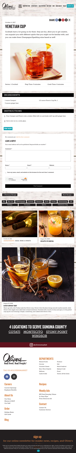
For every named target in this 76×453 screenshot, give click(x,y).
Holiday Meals (9, 412)
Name (7, 165)
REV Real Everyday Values (47, 394)
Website (51, 165)
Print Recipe (8, 128)
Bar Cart (10, 201)
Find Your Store (26, 6)
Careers (8, 384)
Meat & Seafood (61, 366)
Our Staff (7, 403)
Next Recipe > (68, 195)
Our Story (49, 6)
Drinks (53, 201)
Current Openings (10, 388)
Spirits (44, 205)
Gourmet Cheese (44, 366)
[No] (74, 448)
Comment (8, 149)
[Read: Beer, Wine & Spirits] (19, 224)
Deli (58, 364)
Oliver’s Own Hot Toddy (10, 306)
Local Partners (42, 6)
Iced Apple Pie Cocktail (47, 241)
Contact (43, 404)
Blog (54, 6)
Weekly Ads (44, 390)
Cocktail (30, 201)
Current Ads (70, 6)
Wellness (41, 371)
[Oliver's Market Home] (20, 359)
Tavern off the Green (63, 373)
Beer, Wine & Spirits (23, 241)
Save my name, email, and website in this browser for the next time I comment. (30, 172)
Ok (38, 450)
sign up (37, 437)
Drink (47, 201)
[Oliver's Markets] (9, 6)
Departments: (9, 241)
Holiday (9, 205)
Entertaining (63, 201)
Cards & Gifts (43, 373)
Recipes (42, 384)
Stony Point (56, 331)
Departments (34, 6)
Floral (58, 371)
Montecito (33, 331)
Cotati (14, 331)
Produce (59, 361)
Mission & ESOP (9, 401)
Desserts (39, 201)
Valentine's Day (63, 205)
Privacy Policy (37, 447)
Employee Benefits (10, 390)
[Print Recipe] (69, 20)
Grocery (41, 364)
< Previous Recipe (9, 195)
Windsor (39, 336)
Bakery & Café (61, 369)
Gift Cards (7, 414)
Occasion (27, 205)
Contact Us (42, 407)
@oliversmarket (40, 345)
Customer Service (45, 410)
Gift (71, 201)
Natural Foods (43, 361)
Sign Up (64, 6)
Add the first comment (22, 137)
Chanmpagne (20, 201)
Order (7, 408)
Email (29, 165)
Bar (4, 201)
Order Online (59, 6)
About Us (8, 395)
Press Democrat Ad (45, 398)
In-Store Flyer (43, 396)
